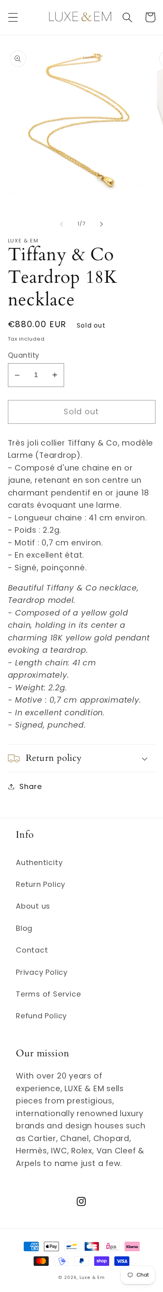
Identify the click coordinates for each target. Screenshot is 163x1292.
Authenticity (39, 862)
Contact (32, 950)
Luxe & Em (92, 1278)
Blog (24, 928)
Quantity (24, 355)
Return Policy (40, 884)
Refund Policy (41, 1016)
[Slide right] (101, 223)
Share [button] (30, 786)
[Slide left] (61, 223)
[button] (13, 17)
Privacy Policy (42, 972)
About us (33, 906)
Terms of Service (48, 994)
